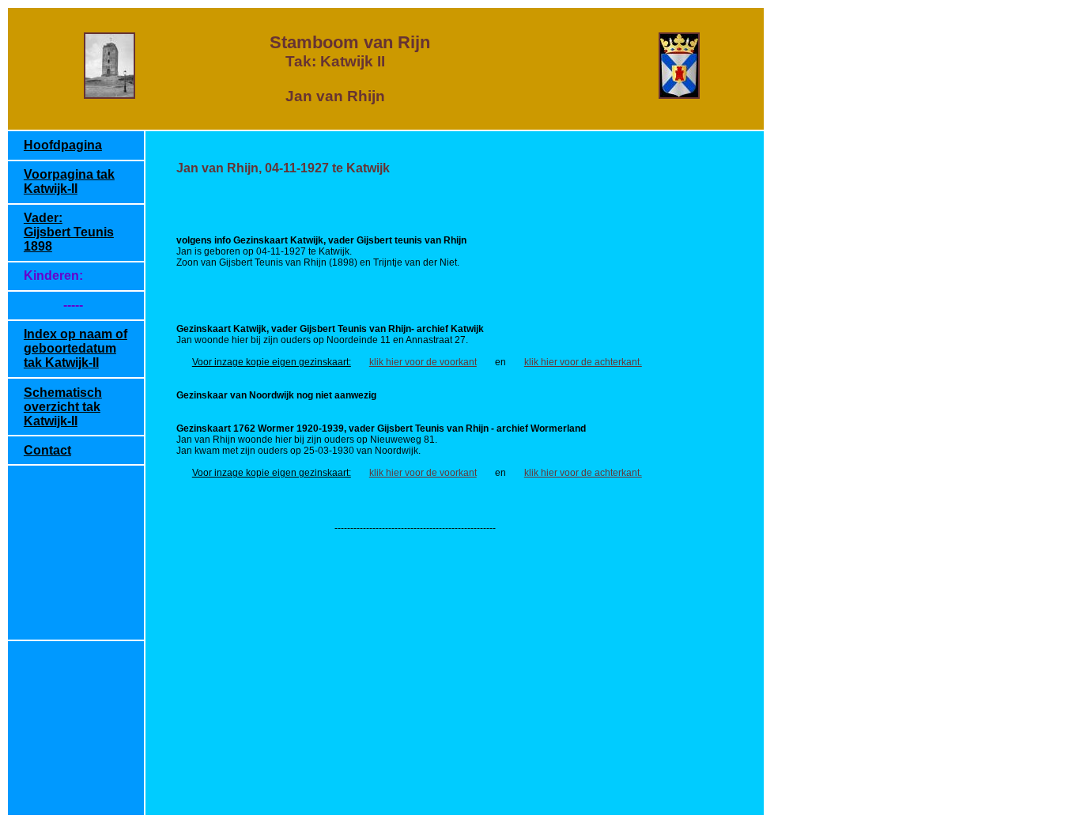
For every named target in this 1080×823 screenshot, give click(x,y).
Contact (47, 450)
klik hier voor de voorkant (423, 362)
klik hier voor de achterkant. (583, 362)
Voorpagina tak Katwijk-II (69, 181)
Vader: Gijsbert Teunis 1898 (69, 232)
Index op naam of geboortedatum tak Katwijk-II (75, 348)
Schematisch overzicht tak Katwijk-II (63, 407)
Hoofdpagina (63, 145)
